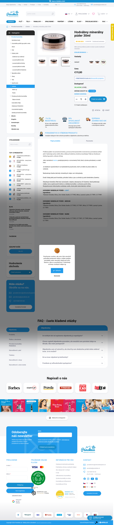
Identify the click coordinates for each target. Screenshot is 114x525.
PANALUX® (15, 53)
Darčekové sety (16, 40)
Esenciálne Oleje (16, 103)
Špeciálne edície (16, 73)
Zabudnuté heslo (17, 495)
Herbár (25, 4)
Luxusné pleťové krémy (18, 63)
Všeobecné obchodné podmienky (65, 464)
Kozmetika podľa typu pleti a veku (21, 43)
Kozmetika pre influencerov (63, 481)
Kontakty (46, 4)
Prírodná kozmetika (16, 37)
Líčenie (14, 86)
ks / (21, 251)
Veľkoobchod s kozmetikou (63, 475)
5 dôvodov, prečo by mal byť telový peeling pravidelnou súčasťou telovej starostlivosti (19, 218)
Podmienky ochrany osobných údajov (66, 467)
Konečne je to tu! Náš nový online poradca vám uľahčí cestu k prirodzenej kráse (20, 226)
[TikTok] (96, 478)
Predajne (32, 4)
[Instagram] (88, 478)
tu (65, 264)
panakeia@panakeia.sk (21, 297)
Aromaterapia (15, 122)
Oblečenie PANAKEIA (17, 106)
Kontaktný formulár (20, 307)
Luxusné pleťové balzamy (19, 70)
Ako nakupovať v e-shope (63, 470)
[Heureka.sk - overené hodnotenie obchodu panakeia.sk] (66, 494)
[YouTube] (92, 478)
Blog (19, 4)
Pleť (13, 50)
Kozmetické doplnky (17, 109)
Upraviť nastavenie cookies (43, 522)
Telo (13, 79)
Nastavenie (57, 276)
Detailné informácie (80, 52)
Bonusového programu (97, 78)
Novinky (13, 126)
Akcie (13, 46)
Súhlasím (58, 270)
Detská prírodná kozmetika (19, 112)
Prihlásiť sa (20, 485)
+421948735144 (19, 301)
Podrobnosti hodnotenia (98, 41)
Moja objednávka (11, 4)
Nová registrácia (20, 491)
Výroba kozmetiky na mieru (63, 478)
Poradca (11, 21)
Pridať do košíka (96, 99)
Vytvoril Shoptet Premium (87, 522)
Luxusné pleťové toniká (18, 66)
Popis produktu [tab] (55, 141)
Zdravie (13, 116)
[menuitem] (20, 21)
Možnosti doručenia (80, 94)
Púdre (13, 93)
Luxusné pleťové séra (18, 60)
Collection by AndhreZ (18, 56)
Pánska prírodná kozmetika (19, 96)
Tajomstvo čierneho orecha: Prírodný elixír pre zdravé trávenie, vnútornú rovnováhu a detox (19, 211)
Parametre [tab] (89, 141)
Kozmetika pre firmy (61, 484)
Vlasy (13, 76)
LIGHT (67, 190)
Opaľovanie (15, 83)
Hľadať (53, 14)
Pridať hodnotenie (16, 272)
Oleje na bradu (16, 99)
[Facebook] (84, 478)
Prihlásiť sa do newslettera (47, 447)
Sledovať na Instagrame (58, 418)
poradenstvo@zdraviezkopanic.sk (25, 293)
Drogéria (13, 119)
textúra (55, 160)
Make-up (14, 89)
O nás (39, 4)
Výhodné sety (15, 129)
